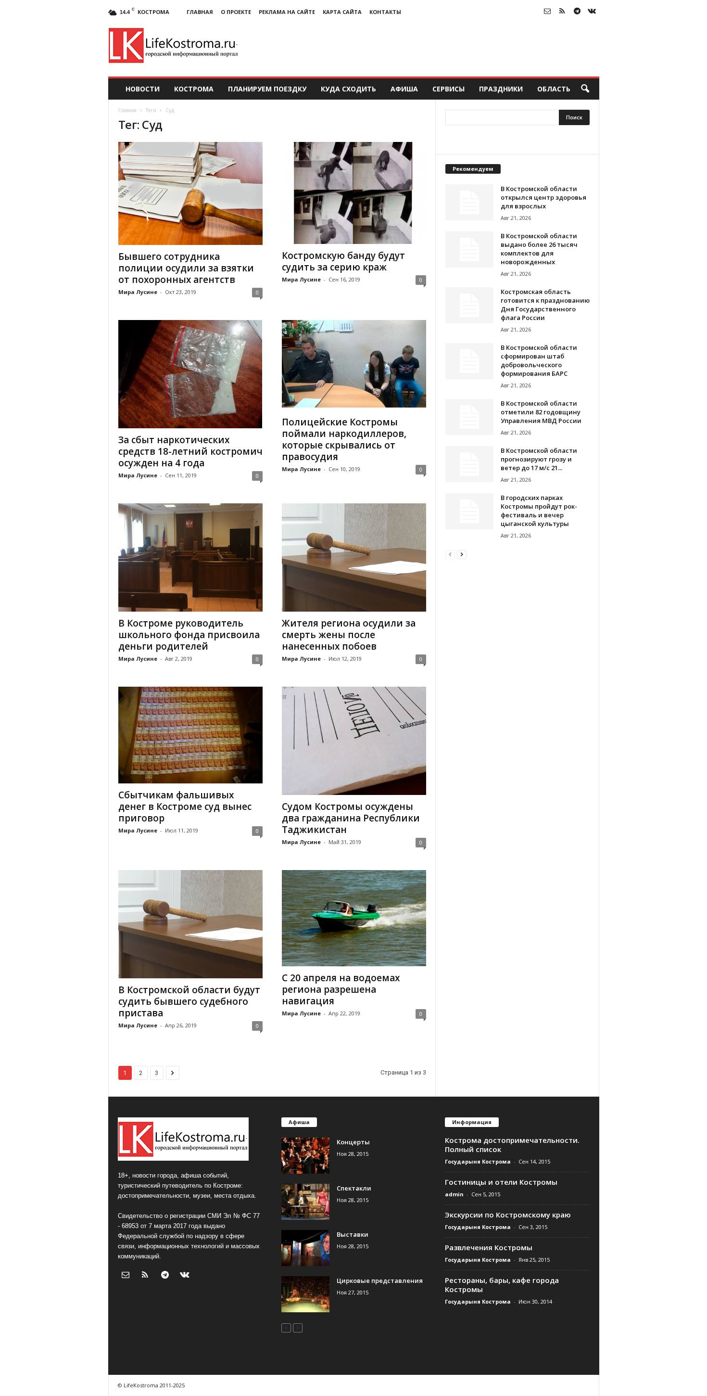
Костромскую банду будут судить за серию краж (343, 261)
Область (553, 88)
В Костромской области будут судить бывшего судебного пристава (189, 1001)
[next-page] (462, 554)
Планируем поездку (267, 88)
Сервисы (448, 88)
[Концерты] (305, 1156)
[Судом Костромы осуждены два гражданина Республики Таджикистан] (354, 741)
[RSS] (562, 12)
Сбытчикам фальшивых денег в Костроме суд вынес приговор (185, 806)
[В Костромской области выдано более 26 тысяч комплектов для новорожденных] (469, 249)
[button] (584, 89)
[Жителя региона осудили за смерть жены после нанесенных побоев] (354, 557)
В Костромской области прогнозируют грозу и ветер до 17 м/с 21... (539, 459)
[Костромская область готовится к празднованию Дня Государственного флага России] (469, 305)
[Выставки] (305, 1248)
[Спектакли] (305, 1202)
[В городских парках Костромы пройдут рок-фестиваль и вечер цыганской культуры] (469, 511)
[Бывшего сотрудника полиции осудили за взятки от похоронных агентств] (190, 193)
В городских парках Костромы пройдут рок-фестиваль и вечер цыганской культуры (539, 510)
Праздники (501, 88)
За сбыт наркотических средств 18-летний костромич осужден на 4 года (190, 451)
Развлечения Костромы (488, 1247)
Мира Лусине (137, 291)
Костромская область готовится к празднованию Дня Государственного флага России (545, 304)
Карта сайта (342, 11)
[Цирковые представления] (305, 1294)
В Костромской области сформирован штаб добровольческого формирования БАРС (539, 360)
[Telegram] (577, 12)
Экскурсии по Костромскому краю (508, 1214)
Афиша (404, 88)
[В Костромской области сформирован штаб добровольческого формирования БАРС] (469, 361)
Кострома (194, 88)
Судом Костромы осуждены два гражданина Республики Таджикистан (351, 818)
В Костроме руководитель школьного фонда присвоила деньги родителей (189, 635)
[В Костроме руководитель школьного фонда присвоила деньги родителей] (190, 557)
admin (454, 1194)
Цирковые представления (380, 1280)
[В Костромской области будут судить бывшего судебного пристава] (190, 924)
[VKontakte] (592, 12)
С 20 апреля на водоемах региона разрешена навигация (341, 989)
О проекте (236, 11)
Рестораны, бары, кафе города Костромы (502, 1284)
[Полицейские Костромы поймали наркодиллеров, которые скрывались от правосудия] (354, 365)
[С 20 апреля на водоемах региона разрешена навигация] (354, 918)
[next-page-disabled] (298, 1327)
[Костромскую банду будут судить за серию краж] (354, 193)
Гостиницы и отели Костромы (501, 1182)
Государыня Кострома (478, 1161)
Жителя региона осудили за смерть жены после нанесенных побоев (349, 635)
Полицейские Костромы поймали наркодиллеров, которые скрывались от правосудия (344, 439)
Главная (200, 11)
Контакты (385, 11)
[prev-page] (450, 554)
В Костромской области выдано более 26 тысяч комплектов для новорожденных (539, 248)
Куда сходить (348, 88)
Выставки (352, 1234)
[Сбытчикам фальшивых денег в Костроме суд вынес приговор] (190, 735)
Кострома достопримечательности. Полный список (512, 1144)
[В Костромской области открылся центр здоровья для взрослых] (469, 202)
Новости (143, 88)
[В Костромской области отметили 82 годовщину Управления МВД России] (469, 417)
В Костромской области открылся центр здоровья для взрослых (543, 197)
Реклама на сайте (287, 11)
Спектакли (354, 1188)
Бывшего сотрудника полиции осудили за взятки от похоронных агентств (186, 268)
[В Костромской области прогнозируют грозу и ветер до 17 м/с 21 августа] (469, 464)
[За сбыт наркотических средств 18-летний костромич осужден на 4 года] (190, 374)
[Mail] (547, 12)
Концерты (353, 1142)
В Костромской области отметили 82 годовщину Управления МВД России (541, 412)
